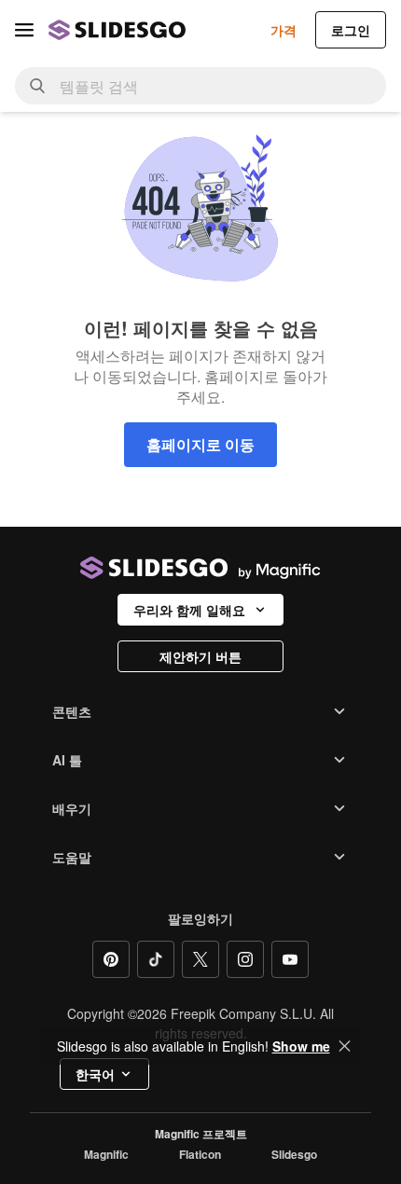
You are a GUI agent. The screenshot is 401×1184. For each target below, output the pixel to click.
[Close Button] (345, 1046)
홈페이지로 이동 (200, 444)
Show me (301, 1046)
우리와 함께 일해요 (189, 609)
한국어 (95, 1074)
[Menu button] (24, 30)
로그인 (350, 30)
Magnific (106, 1155)
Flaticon (200, 1155)
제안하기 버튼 (200, 656)
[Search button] (37, 85)
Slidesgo (294, 1155)
